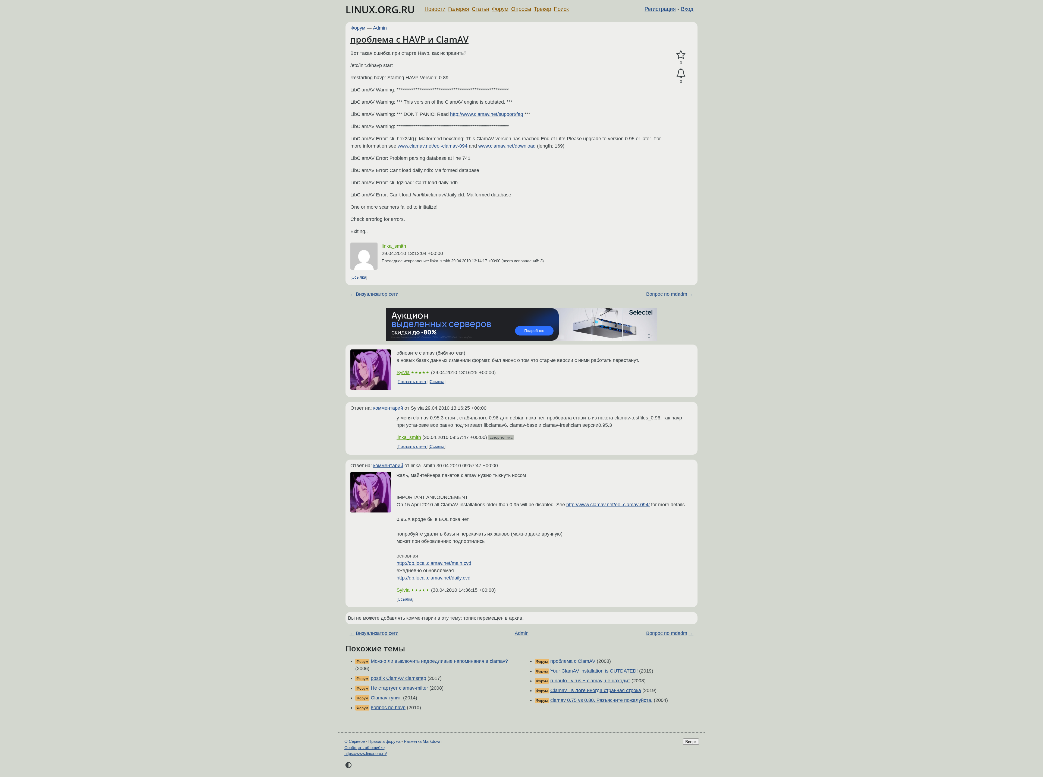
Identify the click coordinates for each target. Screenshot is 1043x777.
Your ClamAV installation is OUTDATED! (594, 671)
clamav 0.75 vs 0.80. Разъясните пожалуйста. (601, 700)
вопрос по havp (388, 707)
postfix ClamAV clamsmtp (398, 678)
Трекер (542, 9)
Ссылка (358, 277)
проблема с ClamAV (572, 661)
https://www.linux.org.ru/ (365, 753)
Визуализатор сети (377, 294)
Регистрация (660, 9)
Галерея (458, 9)
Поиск (561, 9)
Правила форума (384, 741)
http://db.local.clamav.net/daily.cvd (433, 578)
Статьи (480, 9)
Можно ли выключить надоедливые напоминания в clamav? (439, 661)
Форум (500, 9)
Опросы (521, 9)
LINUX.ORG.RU (380, 9)
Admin (380, 28)
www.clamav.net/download (507, 146)
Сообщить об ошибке (364, 747)
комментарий (388, 408)
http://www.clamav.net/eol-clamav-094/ (608, 504)
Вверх (691, 741)
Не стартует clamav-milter (399, 688)
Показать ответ (412, 381)
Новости (435, 9)
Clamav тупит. (386, 697)
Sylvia (403, 372)
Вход (687, 9)
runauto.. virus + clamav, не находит (590, 680)
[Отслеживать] (681, 73)
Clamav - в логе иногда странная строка (595, 690)
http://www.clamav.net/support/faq (486, 114)
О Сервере (354, 741)
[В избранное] (681, 54)
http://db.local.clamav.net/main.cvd (434, 563)
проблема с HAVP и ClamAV (409, 39)
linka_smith (394, 246)
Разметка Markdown (422, 741)
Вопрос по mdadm (666, 294)
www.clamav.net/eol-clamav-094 (432, 146)
